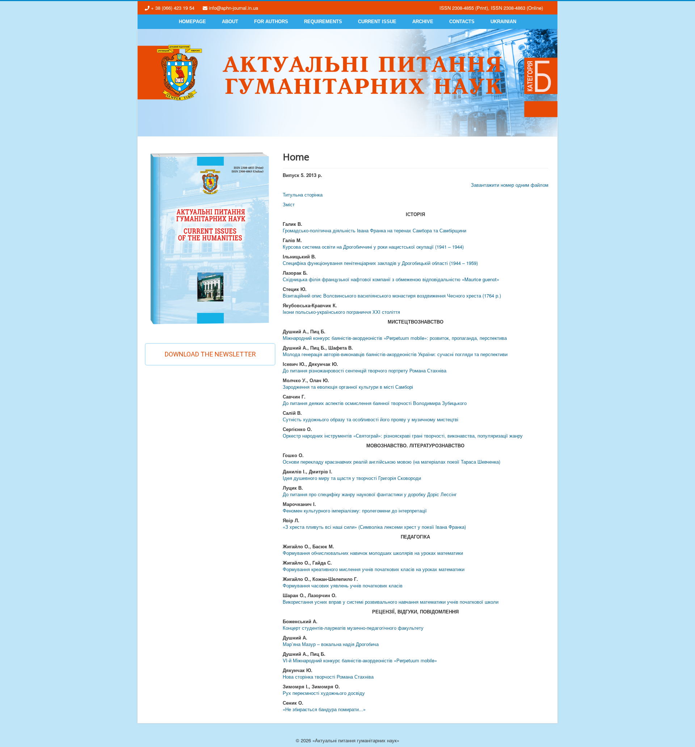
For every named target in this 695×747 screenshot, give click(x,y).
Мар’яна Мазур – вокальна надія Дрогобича (331, 644)
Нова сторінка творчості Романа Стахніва (328, 676)
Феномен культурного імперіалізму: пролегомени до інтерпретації (355, 510)
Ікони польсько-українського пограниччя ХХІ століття (341, 311)
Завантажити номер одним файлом (509, 184)
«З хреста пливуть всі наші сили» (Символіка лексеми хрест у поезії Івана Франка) (374, 526)
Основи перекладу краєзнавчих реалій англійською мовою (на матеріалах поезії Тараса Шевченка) (391, 461)
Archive (422, 21)
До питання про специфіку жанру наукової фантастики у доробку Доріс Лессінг (370, 494)
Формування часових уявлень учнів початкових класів (343, 585)
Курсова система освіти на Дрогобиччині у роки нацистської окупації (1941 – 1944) (373, 246)
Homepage (192, 21)
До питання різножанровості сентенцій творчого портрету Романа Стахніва (364, 370)
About (230, 21)
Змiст (289, 204)
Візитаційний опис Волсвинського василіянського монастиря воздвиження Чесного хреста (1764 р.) (392, 295)
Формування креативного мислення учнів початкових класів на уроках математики (373, 569)
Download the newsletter (210, 354)
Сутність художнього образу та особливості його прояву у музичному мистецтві (370, 419)
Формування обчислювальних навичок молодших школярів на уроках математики (373, 552)
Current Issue (377, 21)
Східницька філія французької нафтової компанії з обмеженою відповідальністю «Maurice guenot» (391, 279)
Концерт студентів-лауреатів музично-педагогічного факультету (353, 627)
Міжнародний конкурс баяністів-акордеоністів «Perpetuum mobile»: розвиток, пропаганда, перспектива (395, 337)
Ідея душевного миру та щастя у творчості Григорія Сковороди (352, 477)
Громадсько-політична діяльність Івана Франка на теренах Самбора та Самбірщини (374, 230)
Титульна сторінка (303, 194)
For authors (271, 21)
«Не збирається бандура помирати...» (324, 709)
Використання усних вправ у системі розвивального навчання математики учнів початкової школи (390, 601)
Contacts (462, 21)
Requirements (323, 21)
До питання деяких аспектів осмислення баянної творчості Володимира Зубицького (375, 403)
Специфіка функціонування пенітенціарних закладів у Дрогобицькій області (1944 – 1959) (380, 262)
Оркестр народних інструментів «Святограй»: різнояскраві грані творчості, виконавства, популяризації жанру (403, 435)
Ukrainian (503, 21)
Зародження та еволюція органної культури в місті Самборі (348, 386)
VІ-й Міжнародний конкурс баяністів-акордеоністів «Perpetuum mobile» (360, 660)
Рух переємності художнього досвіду (324, 692)
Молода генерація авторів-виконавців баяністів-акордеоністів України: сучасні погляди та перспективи (395, 354)
